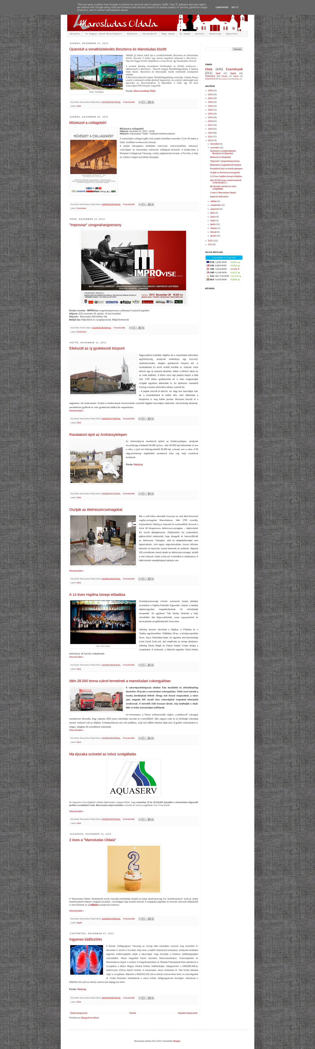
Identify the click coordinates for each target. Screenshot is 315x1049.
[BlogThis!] (143, 102)
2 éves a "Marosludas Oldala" (92, 840)
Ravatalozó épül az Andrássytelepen (98, 435)
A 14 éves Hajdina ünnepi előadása (97, 595)
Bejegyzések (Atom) (90, 1018)
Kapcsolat (232, 33)
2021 (210, 110)
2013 (210, 140)
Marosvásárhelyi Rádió (144, 91)
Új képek (185, 33)
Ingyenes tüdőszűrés (85, 939)
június (213, 217)
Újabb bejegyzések (78, 1013)
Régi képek (168, 33)
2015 (210, 133)
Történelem (210, 76)
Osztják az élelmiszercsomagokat (95, 510)
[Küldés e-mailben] (140, 102)
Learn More (222, 7)
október (214, 201)
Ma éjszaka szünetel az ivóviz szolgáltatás (102, 754)
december (215, 144)
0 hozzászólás (129, 102)
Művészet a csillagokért (87, 123)
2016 (210, 129)
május (213, 220)
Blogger (176, 1041)
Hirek (79, 106)
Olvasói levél (210, 79)
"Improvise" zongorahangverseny (95, 225)
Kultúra (199, 33)
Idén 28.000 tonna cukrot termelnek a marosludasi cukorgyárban (120, 681)
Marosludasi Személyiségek (229, 79)
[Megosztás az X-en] (146, 102)
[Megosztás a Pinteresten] (152, 102)
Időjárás (132, 33)
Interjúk (224, 76)
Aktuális (75, 33)
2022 (210, 106)
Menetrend (215, 33)
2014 (210, 137)
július (213, 213)
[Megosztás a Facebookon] (149, 102)
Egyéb (79, 923)
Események (81, 208)
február (213, 232)
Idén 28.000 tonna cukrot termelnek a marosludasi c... (226, 181)
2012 (210, 241)
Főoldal (132, 1013)
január (213, 236)
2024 (210, 98)
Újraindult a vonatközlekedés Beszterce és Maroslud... (223, 152)
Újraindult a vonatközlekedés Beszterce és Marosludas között (117, 49)
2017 (210, 125)
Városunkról (149, 33)
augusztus (215, 209)
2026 (210, 90)
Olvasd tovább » (76, 411)
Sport (218, 73)
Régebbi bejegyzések (187, 1013)
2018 (210, 121)
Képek (235, 76)
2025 (210, 94)
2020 (210, 114)
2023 (210, 102)
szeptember (215, 205)
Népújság (138, 464)
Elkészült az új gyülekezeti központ (97, 348)
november (215, 148)
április (213, 224)
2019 (210, 117)
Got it (235, 7)
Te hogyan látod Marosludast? (103, 33)
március (214, 228)
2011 (210, 244)
